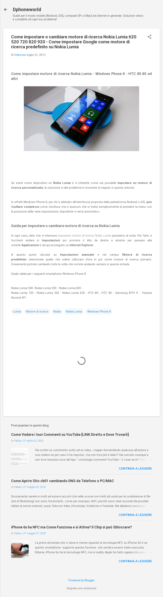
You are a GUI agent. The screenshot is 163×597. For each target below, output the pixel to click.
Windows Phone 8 (99, 311)
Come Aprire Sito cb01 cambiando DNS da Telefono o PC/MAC (62, 481)
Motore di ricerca (37, 311)
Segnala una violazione (81, 588)
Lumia (17, 311)
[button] (149, 37)
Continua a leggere (135, 468)
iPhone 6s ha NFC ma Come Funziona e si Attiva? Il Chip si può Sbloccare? (71, 527)
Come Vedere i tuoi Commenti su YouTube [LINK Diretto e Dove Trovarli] (70, 434)
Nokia (57, 311)
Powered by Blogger (82, 580)
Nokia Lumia (74, 311)
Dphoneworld (27, 9)
